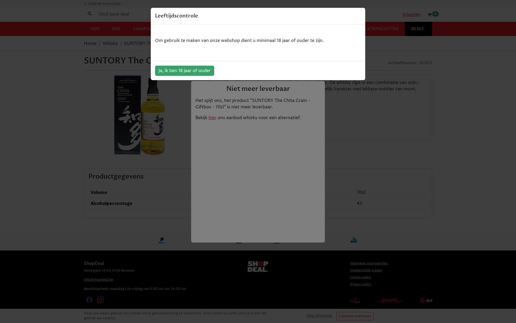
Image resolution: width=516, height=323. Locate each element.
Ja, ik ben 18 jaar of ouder (185, 71)
